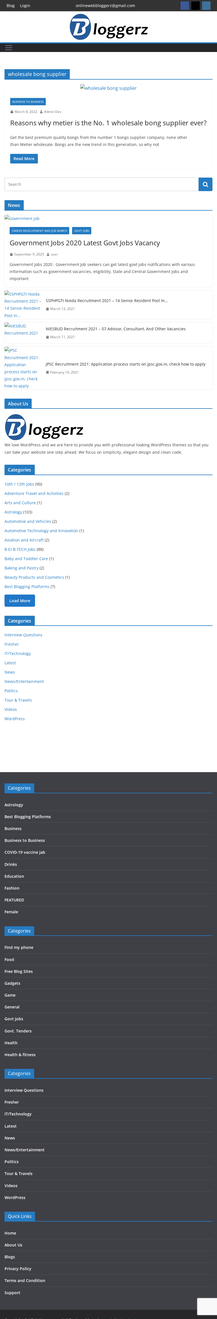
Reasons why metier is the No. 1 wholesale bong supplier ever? (108, 122)
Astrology (13, 512)
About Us (13, 1245)
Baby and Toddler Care (26, 558)
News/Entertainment (24, 681)
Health (11, 1042)
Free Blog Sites (19, 971)
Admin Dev (52, 111)
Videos (11, 709)
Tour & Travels (18, 700)
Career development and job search (39, 231)
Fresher (12, 644)
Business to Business (28, 102)
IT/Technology (18, 653)
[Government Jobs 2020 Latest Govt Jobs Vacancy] (108, 218)
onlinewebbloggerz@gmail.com (105, 5)
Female (11, 911)
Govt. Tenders (18, 1031)
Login (25, 5)
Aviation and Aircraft (24, 540)
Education (14, 876)
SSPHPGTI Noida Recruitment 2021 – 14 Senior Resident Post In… (107, 300)
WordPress (15, 718)
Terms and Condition (25, 1280)
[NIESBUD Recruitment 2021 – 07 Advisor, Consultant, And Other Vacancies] (23, 333)
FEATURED (14, 900)
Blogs (10, 1256)
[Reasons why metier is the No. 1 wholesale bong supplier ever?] (108, 88)
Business (13, 828)
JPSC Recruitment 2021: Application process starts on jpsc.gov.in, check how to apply (125, 364)
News (10, 672)
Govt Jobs (81, 231)
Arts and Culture (20, 502)
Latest (10, 662)
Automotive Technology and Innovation (41, 530)
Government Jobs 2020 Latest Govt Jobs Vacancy (85, 242)
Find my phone (19, 947)
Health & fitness (20, 1054)
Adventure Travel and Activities (34, 493)
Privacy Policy (18, 1268)
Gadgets (12, 983)
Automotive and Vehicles (28, 521)
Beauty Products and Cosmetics (34, 577)
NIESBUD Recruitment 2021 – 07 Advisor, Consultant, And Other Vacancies (116, 328)
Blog (10, 5)
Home (10, 1233)
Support (12, 1292)
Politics (11, 690)
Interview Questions (23, 634)
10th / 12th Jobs (19, 484)
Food (9, 959)
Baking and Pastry (21, 568)
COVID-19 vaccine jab (25, 852)
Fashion (12, 888)
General (12, 1007)
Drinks (11, 864)
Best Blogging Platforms (27, 586)
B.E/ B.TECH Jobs (20, 549)
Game (10, 995)
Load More (19, 600)
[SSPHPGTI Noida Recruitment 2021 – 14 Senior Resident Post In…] (23, 305)
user (54, 254)
